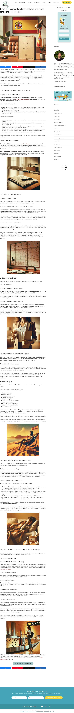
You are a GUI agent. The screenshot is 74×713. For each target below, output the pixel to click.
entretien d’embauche (6, 569)
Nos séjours (29, 2)
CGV (53, 711)
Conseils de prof (57, 113)
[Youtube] (42, 706)
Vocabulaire (56, 156)
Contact (49, 2)
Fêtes (55, 128)
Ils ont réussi (37, 2)
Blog (16, 2)
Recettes (56, 150)
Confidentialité (46, 711)
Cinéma (55, 110)
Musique (55, 141)
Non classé (56, 144)
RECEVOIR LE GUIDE (64, 38)
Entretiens (56, 119)
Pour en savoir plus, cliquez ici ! (60, 81)
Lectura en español (58, 138)
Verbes (55, 153)
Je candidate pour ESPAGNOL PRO (23, 663)
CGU (50, 711)
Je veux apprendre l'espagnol (53, 697)
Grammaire (56, 131)
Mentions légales (40, 711)
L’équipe (43, 2)
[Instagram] (46, 706)
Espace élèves (56, 2)
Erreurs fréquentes (57, 122)
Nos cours (21, 2)
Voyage (55, 159)
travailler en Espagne (25, 144)
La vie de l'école (57, 134)
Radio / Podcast (57, 147)
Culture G (56, 116)
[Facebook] (49, 706)
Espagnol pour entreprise (59, 125)
